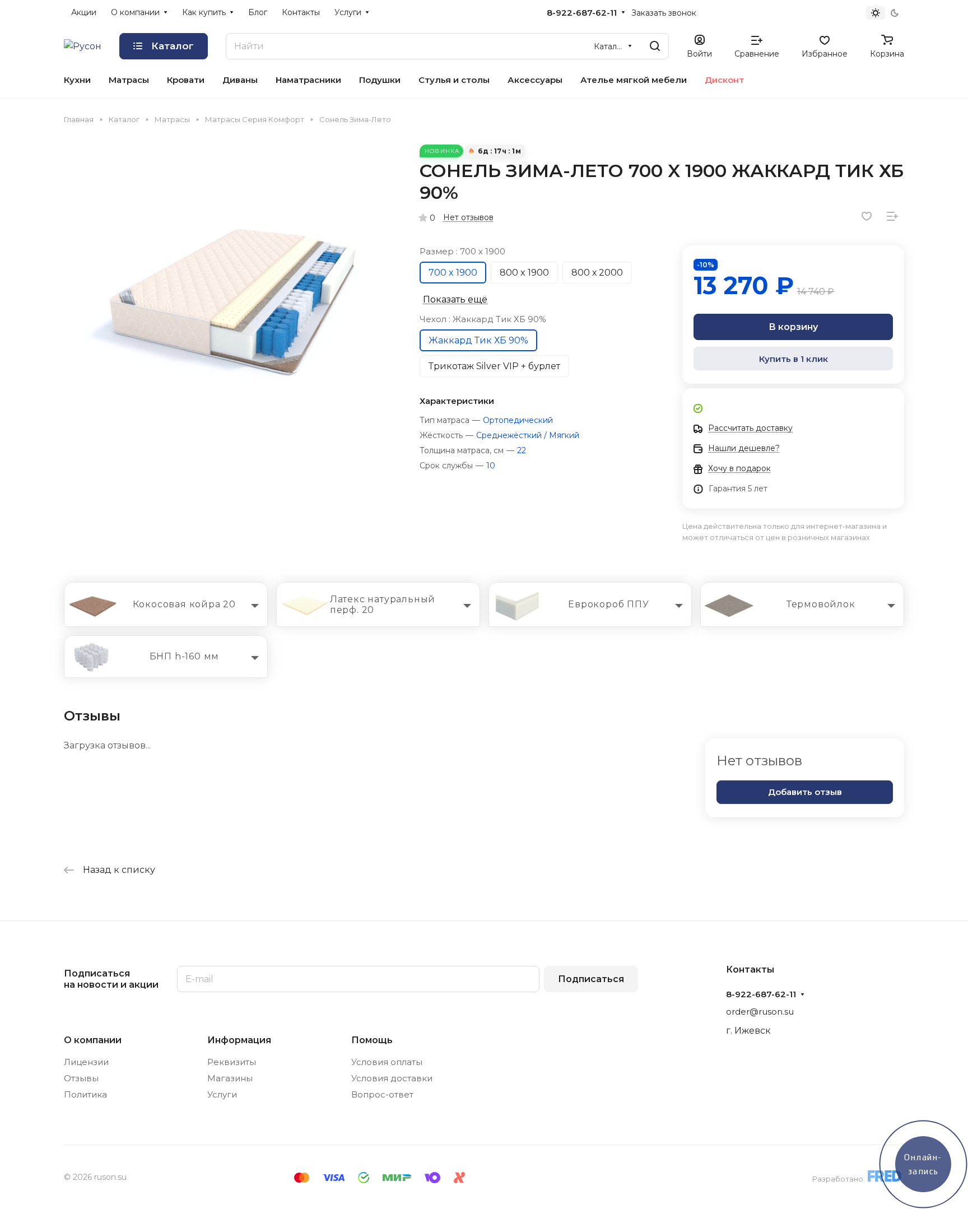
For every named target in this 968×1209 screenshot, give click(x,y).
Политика (85, 1094)
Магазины (230, 1078)
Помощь (372, 1040)
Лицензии (86, 1062)
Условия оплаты (386, 1062)
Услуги (222, 1094)
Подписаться (591, 979)
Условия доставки (391, 1078)
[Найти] (655, 46)
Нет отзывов (468, 217)
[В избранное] (866, 216)
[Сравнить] (892, 216)
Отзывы (81, 1078)
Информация (239, 1040)
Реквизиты (231, 1062)
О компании (93, 1040)
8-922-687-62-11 (582, 13)
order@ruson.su (760, 1011)
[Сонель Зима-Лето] (230, 311)
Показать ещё (455, 299)
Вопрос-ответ (382, 1094)
